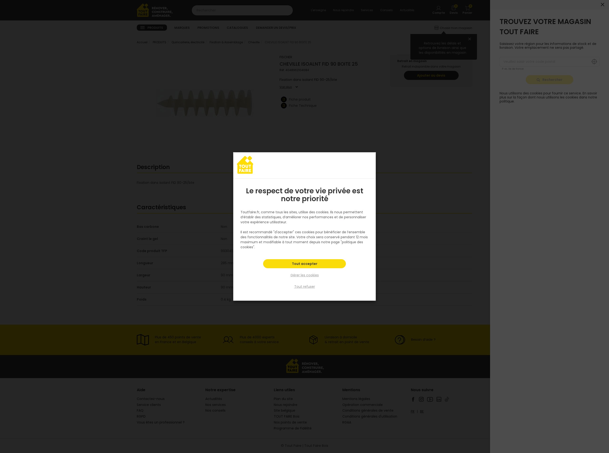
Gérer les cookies (304, 275)
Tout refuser (304, 286)
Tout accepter (304, 263)
